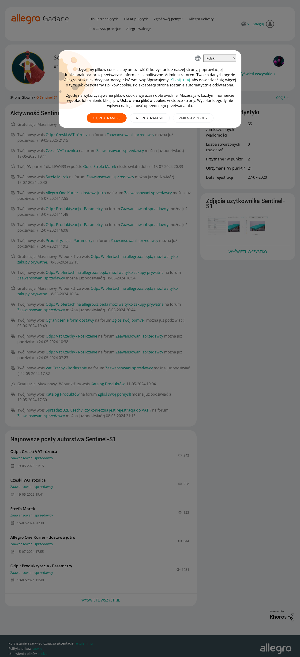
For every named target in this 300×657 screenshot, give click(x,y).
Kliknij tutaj (180, 79)
